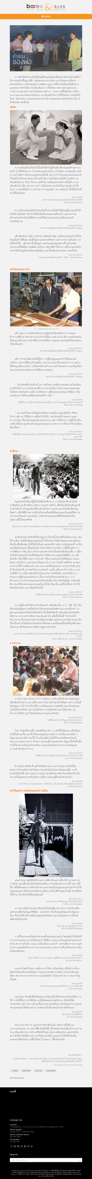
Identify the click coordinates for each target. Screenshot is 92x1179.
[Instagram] (24, 1146)
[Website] (31, 1146)
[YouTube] (18, 1146)
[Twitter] (14, 1146)
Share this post (18, 1078)
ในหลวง (15, 1071)
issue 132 (39, 1071)
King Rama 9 (51, 1071)
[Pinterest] (21, 1146)
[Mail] (28, 1146)
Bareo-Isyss (27, 1071)
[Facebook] (11, 1146)
